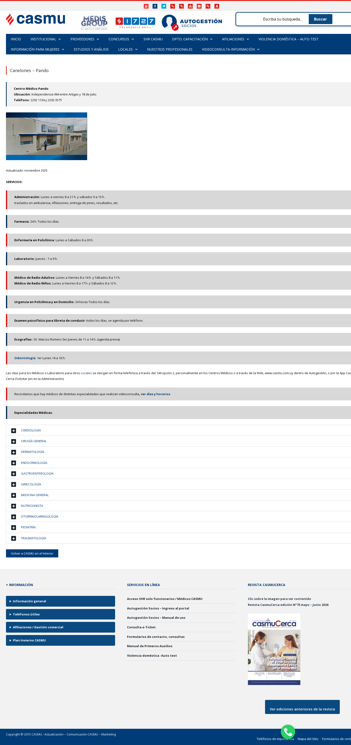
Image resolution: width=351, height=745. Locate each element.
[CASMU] (35, 18)
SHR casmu (153, 39)
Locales (86, 373)
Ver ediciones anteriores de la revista (302, 709)
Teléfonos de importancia (275, 739)
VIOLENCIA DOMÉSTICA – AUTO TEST (289, 39)
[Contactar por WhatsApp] (288, 732)
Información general (29, 601)
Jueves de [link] (75, 339)
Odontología (24, 358)
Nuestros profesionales (169, 49)
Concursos (119, 39)
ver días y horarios (156, 394)
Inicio (16, 39)
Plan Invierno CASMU (29, 640)
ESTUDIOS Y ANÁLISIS (91, 49)
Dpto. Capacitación (190, 39)
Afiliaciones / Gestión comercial (38, 627)
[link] (75, 339)
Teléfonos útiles (26, 614)
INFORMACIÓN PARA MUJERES (35, 49)
